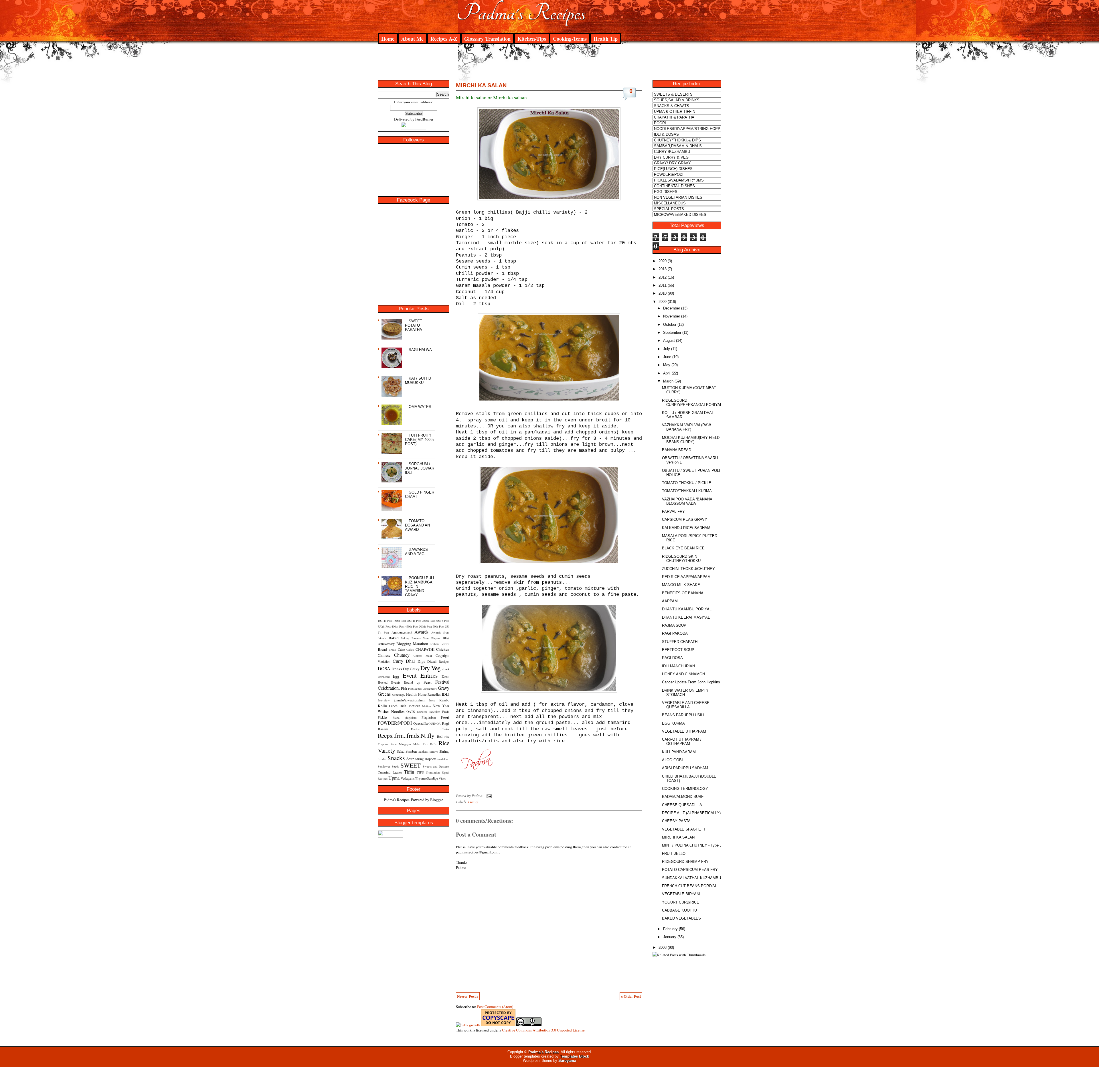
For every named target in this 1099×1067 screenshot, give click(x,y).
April (667, 373)
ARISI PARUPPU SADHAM (685, 768)
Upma (394, 778)
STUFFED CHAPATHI (680, 642)
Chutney (402, 655)
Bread (382, 649)
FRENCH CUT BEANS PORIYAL (689, 886)
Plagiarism (429, 717)
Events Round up (405, 682)
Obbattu (422, 712)
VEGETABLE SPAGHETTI (684, 829)
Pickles (383, 717)
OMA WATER (420, 407)
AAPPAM (670, 601)
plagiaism (410, 717)
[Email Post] (488, 795)
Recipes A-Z (443, 38)
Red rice (443, 736)
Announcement (402, 632)
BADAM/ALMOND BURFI (683, 796)
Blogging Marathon (412, 643)
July (666, 349)
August (669, 340)
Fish (404, 688)
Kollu (382, 705)
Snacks (396, 758)
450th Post (411, 626)
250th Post (428, 621)
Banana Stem (420, 638)
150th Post (399, 621)
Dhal (410, 661)
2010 (663, 293)
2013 (663, 269)
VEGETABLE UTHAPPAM (684, 731)
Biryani (435, 638)
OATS (410, 711)
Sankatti (423, 752)
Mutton (426, 706)
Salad (400, 751)
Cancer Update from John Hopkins (691, 682)
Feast (428, 682)
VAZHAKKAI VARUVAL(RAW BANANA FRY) (686, 427)
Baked (394, 637)
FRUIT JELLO (673, 853)
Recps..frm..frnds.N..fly (406, 735)
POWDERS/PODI (395, 723)
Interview (384, 700)
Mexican (414, 705)
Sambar (411, 751)
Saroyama (567, 1060)
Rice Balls (430, 744)
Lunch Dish (397, 705)
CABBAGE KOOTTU (679, 910)
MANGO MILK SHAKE (681, 585)
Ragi (445, 723)
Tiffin (409, 772)
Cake (401, 649)
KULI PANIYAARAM (679, 752)
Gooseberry (430, 689)
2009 (663, 301)
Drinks (397, 668)
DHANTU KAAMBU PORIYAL (686, 609)
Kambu (444, 700)
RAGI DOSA (672, 658)
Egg (396, 676)
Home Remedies (429, 694)
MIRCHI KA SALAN (481, 85)
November (671, 316)
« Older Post (631, 996)
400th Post (398, 626)
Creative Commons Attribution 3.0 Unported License (543, 1030)
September (672, 332)
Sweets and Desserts (436, 766)
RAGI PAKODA (675, 633)
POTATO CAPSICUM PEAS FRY (690, 869)
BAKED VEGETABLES (681, 918)
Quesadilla (420, 723)
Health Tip (606, 38)
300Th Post (442, 621)
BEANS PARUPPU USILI (683, 715)
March (668, 381)
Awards (421, 632)
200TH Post (414, 621)
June (667, 357)
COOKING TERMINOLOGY (685, 788)
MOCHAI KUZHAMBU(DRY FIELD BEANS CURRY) (691, 439)
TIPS (420, 772)
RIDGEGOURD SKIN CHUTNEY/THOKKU (681, 558)
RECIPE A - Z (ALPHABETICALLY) (691, 813)
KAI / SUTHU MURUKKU (418, 380)
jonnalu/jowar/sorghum (409, 700)
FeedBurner (424, 119)
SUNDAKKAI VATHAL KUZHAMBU (691, 878)
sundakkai (443, 759)
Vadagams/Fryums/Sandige (419, 778)
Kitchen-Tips (531, 38)
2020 (663, 261)
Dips (421, 661)
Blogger (436, 799)
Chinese (384, 655)
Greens (384, 694)
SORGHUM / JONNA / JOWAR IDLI (419, 468)
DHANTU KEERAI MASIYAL (686, 617)
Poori (445, 717)
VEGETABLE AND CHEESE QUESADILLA (685, 705)
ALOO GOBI (672, 760)
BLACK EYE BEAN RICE (683, 548)
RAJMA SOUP (674, 625)
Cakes (410, 650)
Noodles (397, 711)
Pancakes (434, 712)
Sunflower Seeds (388, 766)
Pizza (396, 717)
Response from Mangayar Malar (399, 744)
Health (411, 694)
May (666, 365)
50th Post (438, 626)
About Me (412, 38)
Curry (398, 661)
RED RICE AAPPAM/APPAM (686, 577)
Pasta (445, 711)
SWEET (410, 765)
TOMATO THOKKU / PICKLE (686, 483)
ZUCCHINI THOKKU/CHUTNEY (688, 569)
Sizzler (382, 759)
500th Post (425, 626)
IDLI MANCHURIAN (678, 666)
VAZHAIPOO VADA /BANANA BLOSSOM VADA (687, 501)
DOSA (384, 668)
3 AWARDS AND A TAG (416, 551)
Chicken (442, 649)
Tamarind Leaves (390, 772)
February (670, 929)
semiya (434, 752)
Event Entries (420, 675)
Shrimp (444, 751)
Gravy (443, 688)
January (669, 937)
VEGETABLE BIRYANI (681, 894)
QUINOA (434, 723)
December (671, 308)
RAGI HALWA (420, 350)
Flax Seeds (415, 689)
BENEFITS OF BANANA (682, 593)
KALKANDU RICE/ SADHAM (686, 528)
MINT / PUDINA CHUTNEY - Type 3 (692, 845)
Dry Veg (430, 668)
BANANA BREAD (676, 450)
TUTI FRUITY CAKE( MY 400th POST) (419, 439)
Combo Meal (423, 656)
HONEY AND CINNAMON (683, 674)
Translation (433, 772)
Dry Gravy (411, 668)
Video (442, 778)
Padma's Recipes (521, 13)
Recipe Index (430, 729)
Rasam (383, 728)
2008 (663, 947)
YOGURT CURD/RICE (680, 902)
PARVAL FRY (673, 511)
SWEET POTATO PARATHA (413, 325)
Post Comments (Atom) (495, 1006)
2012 (663, 277)
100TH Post (385, 621)
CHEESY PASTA (676, 821)
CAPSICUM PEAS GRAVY (684, 519)
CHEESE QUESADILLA (682, 805)
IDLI (445, 694)
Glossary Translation (487, 38)
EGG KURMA (673, 723)
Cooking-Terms (570, 38)
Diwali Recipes (438, 661)
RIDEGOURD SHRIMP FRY (685, 861)
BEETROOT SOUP (678, 650)
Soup (410, 758)
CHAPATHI (425, 649)
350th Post (384, 626)
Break (392, 650)
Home (387, 38)
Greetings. (398, 695)
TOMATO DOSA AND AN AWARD (417, 525)
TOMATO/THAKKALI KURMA (687, 491)
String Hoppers (425, 758)
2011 (663, 285)
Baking (405, 638)
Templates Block (574, 1056)
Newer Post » (468, 996)
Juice (432, 700)
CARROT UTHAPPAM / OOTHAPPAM (681, 741)
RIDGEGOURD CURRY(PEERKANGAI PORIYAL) (692, 402)
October (669, 324)
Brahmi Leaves (439, 644)
